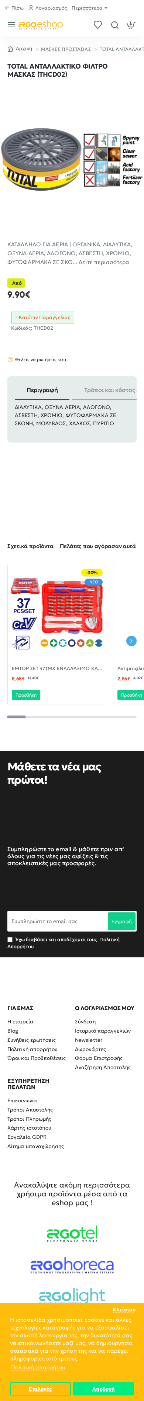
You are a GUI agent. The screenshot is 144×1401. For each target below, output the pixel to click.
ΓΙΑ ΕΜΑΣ (20, 1008)
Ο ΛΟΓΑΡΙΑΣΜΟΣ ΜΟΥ (104, 1008)
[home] (19, 48)
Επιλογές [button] (40, 1389)
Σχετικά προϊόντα (30, 546)
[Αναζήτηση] (114, 25)
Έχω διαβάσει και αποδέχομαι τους (63, 942)
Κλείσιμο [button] (124, 1310)
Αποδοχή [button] (103, 1389)
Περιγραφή (42, 389)
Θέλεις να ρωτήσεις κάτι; (41, 359)
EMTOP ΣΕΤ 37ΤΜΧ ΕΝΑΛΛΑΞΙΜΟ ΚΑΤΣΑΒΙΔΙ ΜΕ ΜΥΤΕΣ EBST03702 (57, 669)
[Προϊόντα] (12, 25)
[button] (26, 695)
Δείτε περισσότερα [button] (104, 262)
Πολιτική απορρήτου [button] (38, 1367)
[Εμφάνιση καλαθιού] (131, 25)
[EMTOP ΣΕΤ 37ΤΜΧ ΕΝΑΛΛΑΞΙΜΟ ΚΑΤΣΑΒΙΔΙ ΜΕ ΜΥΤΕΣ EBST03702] (57, 613)
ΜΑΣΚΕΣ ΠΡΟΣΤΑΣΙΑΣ (66, 49)
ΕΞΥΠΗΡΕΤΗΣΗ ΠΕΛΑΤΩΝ (28, 1084)
